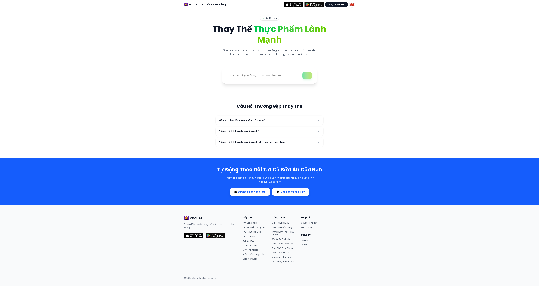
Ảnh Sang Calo (250, 222)
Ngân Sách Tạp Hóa (281, 257)
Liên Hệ (304, 240)
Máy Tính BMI (249, 236)
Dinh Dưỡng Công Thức (283, 243)
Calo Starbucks (250, 258)
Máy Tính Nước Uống (282, 227)
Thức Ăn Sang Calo (252, 231)
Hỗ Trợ (304, 244)
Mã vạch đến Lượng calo (254, 227)
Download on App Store (251, 191)
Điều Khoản (306, 227)
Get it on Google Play (293, 191)
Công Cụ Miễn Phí (336, 4)
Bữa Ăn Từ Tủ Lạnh (281, 239)
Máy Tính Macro (250, 249)
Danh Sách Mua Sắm (282, 252)
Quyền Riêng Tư (308, 222)
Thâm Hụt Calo (250, 245)
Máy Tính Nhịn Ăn (280, 222)
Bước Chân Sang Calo (253, 254)
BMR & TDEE (248, 240)
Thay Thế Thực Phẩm (282, 248)
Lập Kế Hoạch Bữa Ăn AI (283, 261)
